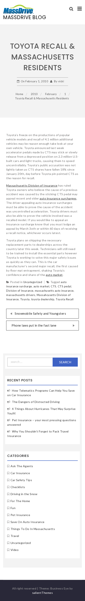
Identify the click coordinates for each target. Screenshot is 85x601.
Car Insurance (20, 473)
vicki (61, 81)
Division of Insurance (19, 290)
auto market (54, 274)
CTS (53, 286)
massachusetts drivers (20, 295)
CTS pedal (64, 286)
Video (15, 550)
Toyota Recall (65, 299)
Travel (15, 536)
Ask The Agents (22, 466)
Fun (13, 508)
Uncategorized (32, 282)
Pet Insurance (20, 515)
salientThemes (42, 592)
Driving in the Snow (24, 494)
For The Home (20, 501)
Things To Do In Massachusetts (33, 529)
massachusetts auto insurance (54, 290)
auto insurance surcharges (58, 198)
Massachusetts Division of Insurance (32, 185)
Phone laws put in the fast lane (34, 325)
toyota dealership (42, 299)
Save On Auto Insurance (28, 522)
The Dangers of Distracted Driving (36, 402)
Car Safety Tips (21, 480)
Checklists (18, 487)
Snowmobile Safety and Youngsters (40, 313)
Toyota (25, 299)
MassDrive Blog (24, 17)
